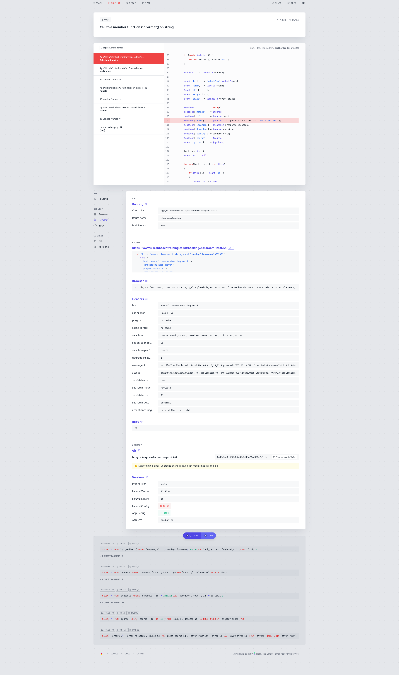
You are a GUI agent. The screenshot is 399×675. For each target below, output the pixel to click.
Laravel (140, 653)
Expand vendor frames (113, 47)
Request (98, 209)
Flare (258, 653)
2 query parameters (113, 602)
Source (114, 653)
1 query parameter (112, 556)
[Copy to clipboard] (295, 210)
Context (98, 235)
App (96, 193)
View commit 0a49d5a (286, 457)
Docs (127, 653)
